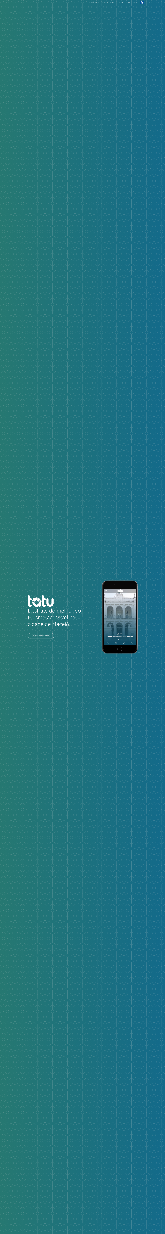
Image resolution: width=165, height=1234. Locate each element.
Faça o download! (41, 636)
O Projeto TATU (106, 2)
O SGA (134, 2)
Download (93, 2)
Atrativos (119, 2)
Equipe (128, 2)
